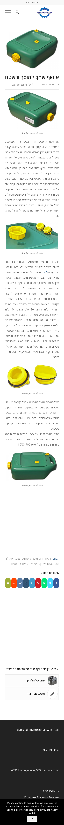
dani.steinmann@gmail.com (34, 729)
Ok (32, 818)
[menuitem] (17, 12)
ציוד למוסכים (18, 564)
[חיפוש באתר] (17, 12)
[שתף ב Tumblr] (26, 583)
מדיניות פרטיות (51, 790)
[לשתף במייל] (8, 583)
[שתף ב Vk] (20, 583)
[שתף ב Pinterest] (38, 583)
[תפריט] (9, 12)
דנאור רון (45, 558)
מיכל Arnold (30, 558)
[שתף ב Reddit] (14, 583)
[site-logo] (37, 12)
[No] (59, 812)
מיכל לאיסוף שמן (49, 564)
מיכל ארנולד (12, 558)
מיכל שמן (33, 564)
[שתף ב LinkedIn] (32, 583)
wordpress (18, 84)
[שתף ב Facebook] (56, 583)
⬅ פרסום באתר (32, 2)
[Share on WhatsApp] (44, 583)
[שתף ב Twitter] (50, 583)
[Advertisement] (32, 523)
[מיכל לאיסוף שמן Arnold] (32, 48)
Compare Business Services (41, 797)
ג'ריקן (45, 272)
